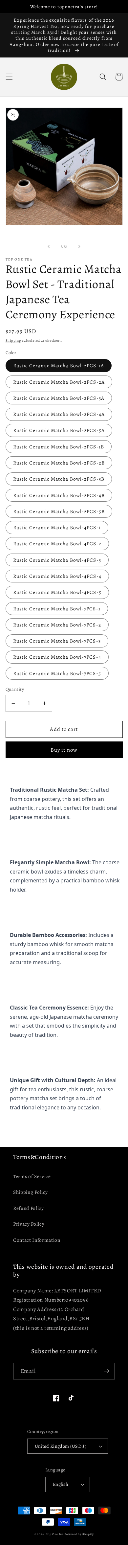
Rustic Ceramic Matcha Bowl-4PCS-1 (57, 527)
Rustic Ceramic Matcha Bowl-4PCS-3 (57, 560)
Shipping (13, 340)
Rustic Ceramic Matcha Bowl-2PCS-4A (59, 414)
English (60, 1484)
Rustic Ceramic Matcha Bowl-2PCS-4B (59, 495)
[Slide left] (49, 246)
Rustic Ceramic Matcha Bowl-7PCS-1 (56, 608)
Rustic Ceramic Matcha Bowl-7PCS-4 (57, 656)
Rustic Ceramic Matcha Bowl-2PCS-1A (58, 365)
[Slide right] (79, 246)
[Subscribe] (107, 1371)
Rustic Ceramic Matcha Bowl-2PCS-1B (58, 446)
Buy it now (64, 750)
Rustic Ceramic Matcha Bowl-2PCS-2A (59, 381)
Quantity (15, 689)
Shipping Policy (30, 1192)
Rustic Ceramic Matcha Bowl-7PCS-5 (57, 673)
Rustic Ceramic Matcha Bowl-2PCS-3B (58, 478)
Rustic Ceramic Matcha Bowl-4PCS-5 (57, 592)
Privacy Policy (28, 1223)
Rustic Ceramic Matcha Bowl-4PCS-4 (57, 576)
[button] (9, 77)
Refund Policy (28, 1208)
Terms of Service (32, 1176)
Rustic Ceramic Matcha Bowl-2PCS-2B (59, 462)
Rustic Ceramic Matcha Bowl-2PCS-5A (59, 430)
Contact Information (36, 1240)
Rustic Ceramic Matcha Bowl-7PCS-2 (57, 624)
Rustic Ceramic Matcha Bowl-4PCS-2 (57, 543)
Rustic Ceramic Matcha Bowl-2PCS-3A (58, 398)
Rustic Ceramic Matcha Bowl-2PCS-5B (59, 511)
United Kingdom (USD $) (61, 1446)
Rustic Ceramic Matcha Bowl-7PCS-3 (57, 640)
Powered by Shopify (79, 1534)
